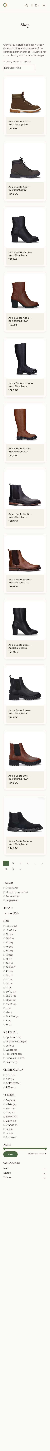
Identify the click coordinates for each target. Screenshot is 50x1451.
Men (5, 1168)
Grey (8, 1112)
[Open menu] (44, 5)
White (9, 1104)
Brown (9, 1116)
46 (7, 983)
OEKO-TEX (12, 1083)
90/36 (9, 1000)
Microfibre (11, 1054)
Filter (10, 1154)
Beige (9, 1100)
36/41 (8, 938)
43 (7, 971)
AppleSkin (11, 1037)
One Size (11, 1016)
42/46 (9, 967)
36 (7, 934)
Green (9, 1137)
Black (9, 1121)
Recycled (11, 896)
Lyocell (10, 1050)
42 (7, 963)
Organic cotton (14, 1041)
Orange (10, 1125)
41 (7, 959)
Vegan (9, 900)
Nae (10, 913)
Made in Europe (14, 892)
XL (7, 1024)
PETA (9, 1087)
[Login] (32, 5)
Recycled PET (13, 1058)
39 (7, 950)
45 (7, 979)
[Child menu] (44, 1168)
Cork (8, 1045)
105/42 (9, 930)
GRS (8, 1079)
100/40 (9, 926)
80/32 (9, 991)
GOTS (9, 1075)
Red (8, 1133)
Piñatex (10, 1062)
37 (7, 942)
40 (7, 955)
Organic (10, 888)
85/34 (9, 996)
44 (7, 975)
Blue (8, 1108)
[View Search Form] (26, 5)
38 (7, 946)
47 (7, 987)
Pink (8, 1129)
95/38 (9, 1004)
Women (7, 1177)
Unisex (7, 1173)
